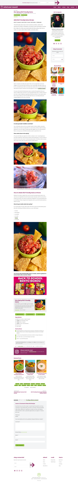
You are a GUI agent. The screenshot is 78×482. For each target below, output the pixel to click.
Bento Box (17, 383)
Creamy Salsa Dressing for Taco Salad (41, 374)
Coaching (60, 463)
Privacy (32, 478)
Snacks (32, 385)
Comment (17, 421)
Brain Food (60, 459)
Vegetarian (39, 385)
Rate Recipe (30, 314)
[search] (76, 7)
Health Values (53, 461)
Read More (57, 40)
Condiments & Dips (27, 383)
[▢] (15, 319)
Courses (72, 7)
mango (16, 217)
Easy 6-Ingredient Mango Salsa (30, 374)
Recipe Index (53, 459)
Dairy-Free (33, 383)
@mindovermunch (32, 351)
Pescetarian (24, 385)
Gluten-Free (38, 383)
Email (16, 439)
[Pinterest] (56, 43)
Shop (60, 465)
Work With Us (45, 465)
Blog (68, 7)
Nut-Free (16, 385)
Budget (21, 383)
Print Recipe (20, 314)
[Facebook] (59, 43)
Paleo (20, 385)
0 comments (27, 387)
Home (55, 7)
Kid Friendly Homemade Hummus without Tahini (38, 392)
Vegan (36, 385)
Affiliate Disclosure (44, 478)
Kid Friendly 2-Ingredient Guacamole (19, 374)
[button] (15, 310)
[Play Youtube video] (30, 286)
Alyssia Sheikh (19, 13)
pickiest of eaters (42, 88)
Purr (40, 480)
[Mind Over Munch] (9, 7)
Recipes (63, 7)
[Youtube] (54, 43)
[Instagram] (61, 43)
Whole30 (44, 385)
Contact (44, 463)
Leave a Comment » (33, 387)
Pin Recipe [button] (41, 314)
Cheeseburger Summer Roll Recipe (20, 392)
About (59, 7)
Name (16, 435)
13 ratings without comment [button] (32, 400)
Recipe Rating (18, 432)
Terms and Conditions (37, 478)
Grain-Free (43, 383)
